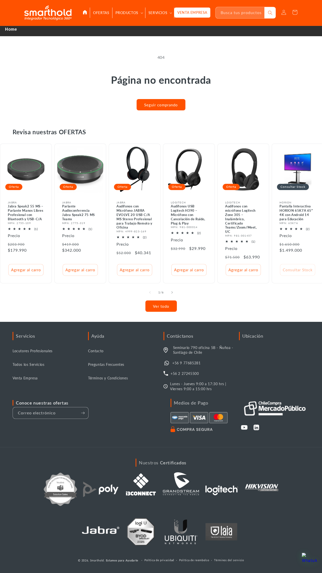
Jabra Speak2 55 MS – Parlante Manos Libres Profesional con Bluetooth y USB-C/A (26, 212)
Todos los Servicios (28, 364)
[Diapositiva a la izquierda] (149, 292)
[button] (128, 13)
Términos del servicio (229, 560)
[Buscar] (270, 12)
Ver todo (161, 306)
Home (11, 29)
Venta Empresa (25, 378)
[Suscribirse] (82, 413)
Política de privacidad (159, 560)
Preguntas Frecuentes (106, 364)
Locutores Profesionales (33, 351)
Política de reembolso (194, 560)
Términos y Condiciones (108, 378)
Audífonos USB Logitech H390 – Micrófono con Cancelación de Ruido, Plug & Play (188, 214)
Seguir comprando (161, 105)
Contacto (96, 351)
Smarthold (97, 560)
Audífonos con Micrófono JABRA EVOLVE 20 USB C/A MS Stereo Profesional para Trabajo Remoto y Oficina (134, 216)
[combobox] (240, 12)
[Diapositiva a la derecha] (172, 292)
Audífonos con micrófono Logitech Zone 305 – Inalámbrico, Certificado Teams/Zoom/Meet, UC (241, 219)
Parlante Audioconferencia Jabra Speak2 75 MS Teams (78, 212)
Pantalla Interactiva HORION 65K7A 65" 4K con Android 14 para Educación (296, 212)
